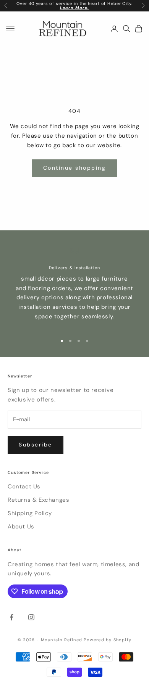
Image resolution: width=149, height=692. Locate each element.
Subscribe (35, 444)
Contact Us (24, 486)
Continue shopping (74, 167)
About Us (21, 526)
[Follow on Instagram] (31, 617)
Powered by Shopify (107, 639)
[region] (74, 287)
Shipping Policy (30, 513)
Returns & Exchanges (38, 500)
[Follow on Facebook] (11, 617)
